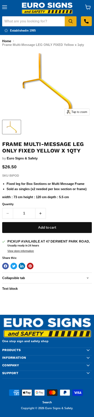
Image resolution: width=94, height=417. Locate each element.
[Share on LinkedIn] (22, 266)
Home (6, 41)
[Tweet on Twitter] (13, 266)
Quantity (8, 204)
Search (47, 402)
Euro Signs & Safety (22, 158)
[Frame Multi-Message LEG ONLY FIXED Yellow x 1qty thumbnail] (11, 127)
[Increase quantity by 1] (40, 213)
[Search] (71, 21)
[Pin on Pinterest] (30, 266)
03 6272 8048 (86, 21)
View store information (20, 251)
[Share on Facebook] (5, 266)
